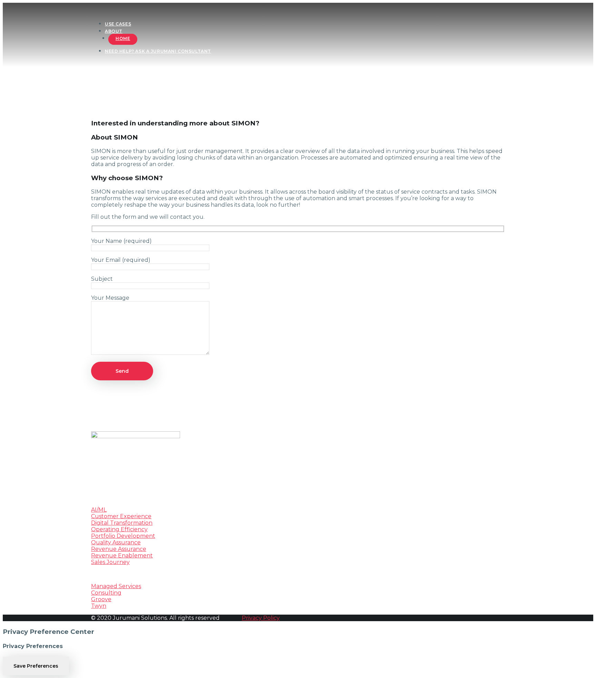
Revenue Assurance (118, 549)
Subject (102, 279)
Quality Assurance (116, 542)
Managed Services (116, 586)
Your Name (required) (121, 241)
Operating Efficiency (119, 529)
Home (123, 38)
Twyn (98, 606)
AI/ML (99, 509)
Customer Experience (121, 516)
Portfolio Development (123, 536)
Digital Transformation (121, 523)
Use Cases (118, 24)
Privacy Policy (261, 618)
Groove (101, 599)
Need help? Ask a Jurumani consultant (158, 51)
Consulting (106, 592)
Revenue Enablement (122, 555)
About (113, 31)
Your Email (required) (120, 260)
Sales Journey (110, 562)
